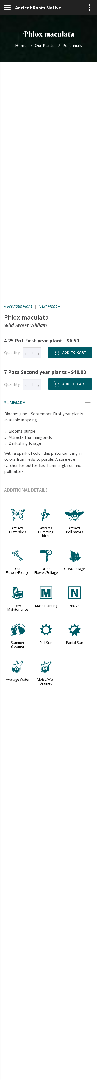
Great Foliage (74, 568)
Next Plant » (49, 306)
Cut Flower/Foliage (17, 570)
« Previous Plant (18, 306)
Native (74, 605)
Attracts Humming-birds (46, 532)
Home (21, 45)
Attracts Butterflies (17, 530)
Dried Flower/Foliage (46, 570)
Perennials (72, 45)
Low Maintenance (17, 607)
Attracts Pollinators (74, 530)
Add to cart (74, 352)
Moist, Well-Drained (46, 681)
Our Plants (44, 45)
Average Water (18, 679)
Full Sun (46, 642)
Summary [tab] (14, 403)
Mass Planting (46, 605)
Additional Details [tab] (26, 490)
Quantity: (12, 352)
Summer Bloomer (18, 644)
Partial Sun (74, 642)
